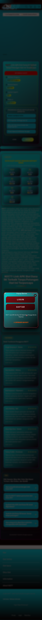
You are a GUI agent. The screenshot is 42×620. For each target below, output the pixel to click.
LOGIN (20, 299)
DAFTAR (20, 307)
